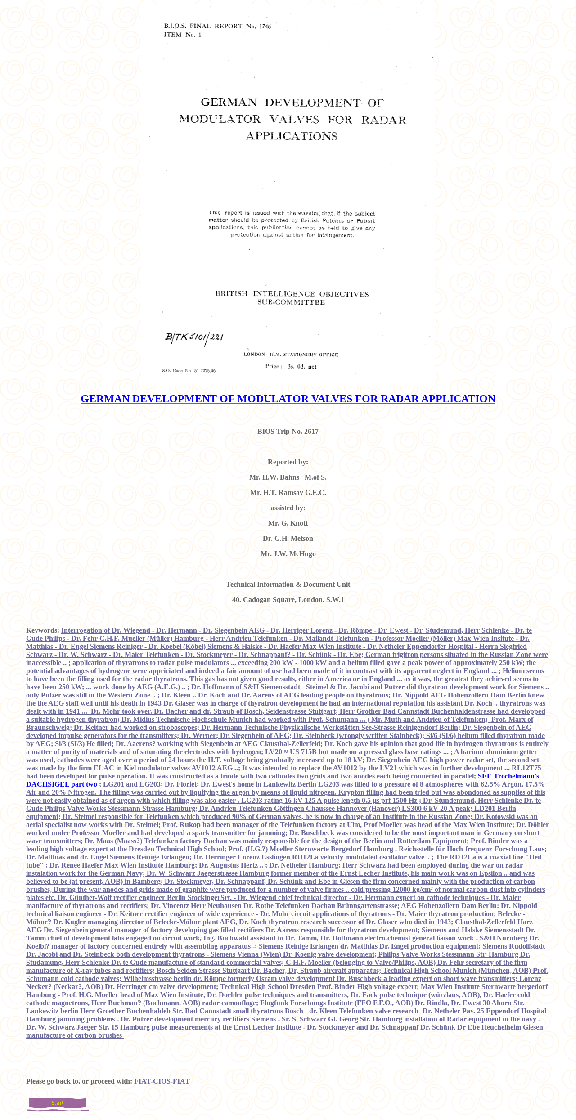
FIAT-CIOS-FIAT (162, 1081)
